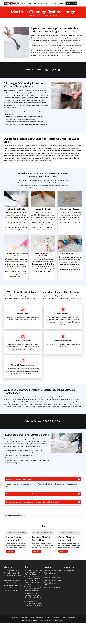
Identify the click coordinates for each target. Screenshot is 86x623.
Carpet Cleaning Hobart (53, 570)
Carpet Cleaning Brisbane (53, 580)
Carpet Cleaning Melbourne (50, 584)
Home (23, 3)
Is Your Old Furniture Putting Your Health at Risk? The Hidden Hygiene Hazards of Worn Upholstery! (33, 580)
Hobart (32, 618)
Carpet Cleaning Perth (52, 577)
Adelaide (49, 618)
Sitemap (72, 618)
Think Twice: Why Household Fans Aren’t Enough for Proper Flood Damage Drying (33, 596)
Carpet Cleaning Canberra (50, 574)
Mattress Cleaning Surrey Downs (41, 538)
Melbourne (14, 618)
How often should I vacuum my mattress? (19, 479)
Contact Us (61, 3)
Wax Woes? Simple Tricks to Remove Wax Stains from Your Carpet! (33, 572)
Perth (64, 618)
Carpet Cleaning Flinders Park (66, 538)
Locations (36, 3)
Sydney (57, 618)
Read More (10, 551)
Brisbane (24, 618)
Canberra (40, 618)
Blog (54, 3)
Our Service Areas (46, 3)
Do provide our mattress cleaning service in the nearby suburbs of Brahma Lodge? (32, 502)
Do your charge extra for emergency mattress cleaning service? (26, 494)
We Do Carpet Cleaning (42, 620)
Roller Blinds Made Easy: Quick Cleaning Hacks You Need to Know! (33, 588)
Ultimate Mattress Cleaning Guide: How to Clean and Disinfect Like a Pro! (33, 604)
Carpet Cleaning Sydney (53, 587)
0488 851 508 (72, 3)
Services (29, 3)
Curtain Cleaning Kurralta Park (14, 538)
